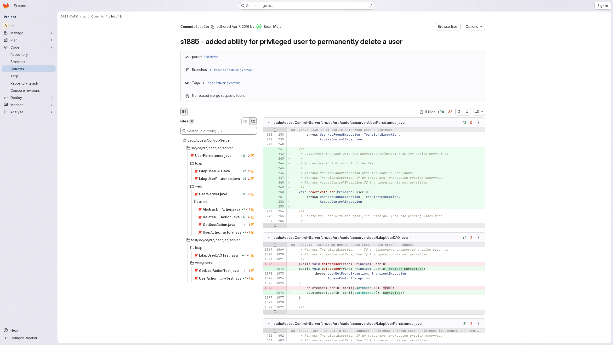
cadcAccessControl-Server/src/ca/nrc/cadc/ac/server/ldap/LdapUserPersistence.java (347, 323)
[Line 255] (280, 216)
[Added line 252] (280, 202)
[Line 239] (268, 139)
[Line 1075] (268, 283)
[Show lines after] (275, 226)
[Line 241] (268, 211)
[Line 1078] (268, 302)
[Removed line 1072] (268, 264)
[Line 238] (268, 134)
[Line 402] (268, 335)
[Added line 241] (280, 149)
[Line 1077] (268, 297)
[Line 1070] (268, 254)
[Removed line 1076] (268, 288)
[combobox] (479, 111)
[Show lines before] (275, 130)
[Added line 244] (280, 163)
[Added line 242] (280, 154)
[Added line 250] (280, 192)
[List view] (245, 121)
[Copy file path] (408, 123)
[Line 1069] (268, 249)
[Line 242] (268, 216)
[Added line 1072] (280, 268)
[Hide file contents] (269, 123)
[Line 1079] (268, 307)
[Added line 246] (280, 173)
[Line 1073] (268, 273)
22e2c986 (211, 57)
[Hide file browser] (184, 111)
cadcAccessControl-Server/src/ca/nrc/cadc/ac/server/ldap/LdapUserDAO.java (340, 237)
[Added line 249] (280, 187)
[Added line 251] (280, 197)
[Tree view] (253, 121)
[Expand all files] (459, 111)
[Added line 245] (280, 168)
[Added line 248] (280, 182)
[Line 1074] (268, 278)
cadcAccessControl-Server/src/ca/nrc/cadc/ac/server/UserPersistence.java (339, 123)
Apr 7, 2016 (240, 26)
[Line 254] (280, 211)
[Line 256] (280, 221)
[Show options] (479, 123)
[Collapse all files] (467, 111)
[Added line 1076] (280, 292)
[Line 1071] (268, 259)
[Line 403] (268, 340)
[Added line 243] (280, 158)
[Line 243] (268, 221)
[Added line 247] (280, 178)
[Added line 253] (280, 206)
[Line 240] (268, 144)
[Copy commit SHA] (213, 27)
